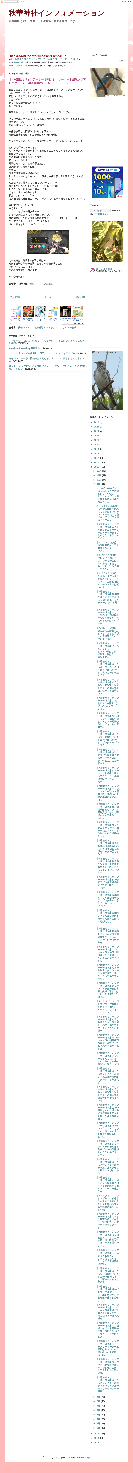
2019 (97, 449)
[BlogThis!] (46, 284)
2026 (97, 422)
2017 (97, 458)
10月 (99, 479)
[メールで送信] (44, 284)
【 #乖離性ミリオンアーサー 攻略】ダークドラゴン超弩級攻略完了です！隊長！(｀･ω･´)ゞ (107, 882)
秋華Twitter (24, 327)
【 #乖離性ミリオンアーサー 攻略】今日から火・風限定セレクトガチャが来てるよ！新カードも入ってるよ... (107, 1275)
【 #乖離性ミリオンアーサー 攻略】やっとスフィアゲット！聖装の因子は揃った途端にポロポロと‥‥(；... (107, 793)
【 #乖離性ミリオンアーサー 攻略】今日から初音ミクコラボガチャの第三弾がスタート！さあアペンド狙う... (107, 1023)
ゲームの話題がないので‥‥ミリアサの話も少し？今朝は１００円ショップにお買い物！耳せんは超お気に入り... (107, 495)
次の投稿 (15, 297)
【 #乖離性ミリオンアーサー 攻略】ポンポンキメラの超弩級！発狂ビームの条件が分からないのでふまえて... (107, 1148)
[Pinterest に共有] (52, 284)
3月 (99, 1419)
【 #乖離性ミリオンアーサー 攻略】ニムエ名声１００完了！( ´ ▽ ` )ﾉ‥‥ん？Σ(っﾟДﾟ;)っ (107, 703)
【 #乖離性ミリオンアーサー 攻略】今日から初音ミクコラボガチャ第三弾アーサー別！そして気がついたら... (107, 972)
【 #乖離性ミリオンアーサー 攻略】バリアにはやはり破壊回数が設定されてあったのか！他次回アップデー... (107, 616)
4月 (99, 1414)
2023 (97, 435)
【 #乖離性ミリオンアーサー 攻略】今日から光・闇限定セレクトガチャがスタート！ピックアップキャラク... (107, 738)
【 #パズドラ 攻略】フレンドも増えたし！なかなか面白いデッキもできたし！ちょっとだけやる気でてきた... (107, 562)
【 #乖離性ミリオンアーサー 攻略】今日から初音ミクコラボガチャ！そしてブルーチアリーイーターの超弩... (107, 1384)
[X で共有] (48, 284)
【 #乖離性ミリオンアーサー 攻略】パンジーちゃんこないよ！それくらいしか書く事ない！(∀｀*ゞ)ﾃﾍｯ (107, 1058)
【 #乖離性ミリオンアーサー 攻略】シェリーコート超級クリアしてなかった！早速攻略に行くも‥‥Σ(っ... (107, 775)
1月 (99, 1428)
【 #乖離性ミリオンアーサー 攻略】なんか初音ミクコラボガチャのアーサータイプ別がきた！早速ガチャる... (107, 531)
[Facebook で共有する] (50, 284)
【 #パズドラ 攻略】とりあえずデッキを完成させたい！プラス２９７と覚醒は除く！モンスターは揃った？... (107, 580)
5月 (99, 1410)
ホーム (47, 297)
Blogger (86, 1457)
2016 (97, 462)
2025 (97, 426)
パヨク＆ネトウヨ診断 (104, 269)
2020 (97, 444)
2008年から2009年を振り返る (24, 348)
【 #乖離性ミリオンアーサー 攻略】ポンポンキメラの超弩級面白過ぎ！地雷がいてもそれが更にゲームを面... (107, 1042)
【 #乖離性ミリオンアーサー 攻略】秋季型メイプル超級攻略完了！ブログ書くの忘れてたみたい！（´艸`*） (107, 899)
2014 (97, 1433)
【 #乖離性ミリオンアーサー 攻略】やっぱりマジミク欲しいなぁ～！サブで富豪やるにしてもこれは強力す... (107, 720)
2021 (97, 440)
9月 (99, 484)
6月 (99, 1405)
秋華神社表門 (18, 62)
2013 (97, 1438)
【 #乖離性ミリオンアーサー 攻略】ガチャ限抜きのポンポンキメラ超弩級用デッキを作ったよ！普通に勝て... (107, 1112)
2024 (97, 431)
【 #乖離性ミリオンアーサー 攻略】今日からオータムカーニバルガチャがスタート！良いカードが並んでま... (107, 668)
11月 (99, 475)
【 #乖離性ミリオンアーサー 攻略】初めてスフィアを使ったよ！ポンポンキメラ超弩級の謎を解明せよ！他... (107, 1293)
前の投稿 (80, 297)
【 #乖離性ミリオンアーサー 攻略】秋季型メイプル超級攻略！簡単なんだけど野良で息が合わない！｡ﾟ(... (107, 917)
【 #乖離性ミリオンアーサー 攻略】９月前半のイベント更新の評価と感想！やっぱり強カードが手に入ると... (107, 1330)
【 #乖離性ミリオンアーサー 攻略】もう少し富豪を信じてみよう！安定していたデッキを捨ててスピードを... (107, 1221)
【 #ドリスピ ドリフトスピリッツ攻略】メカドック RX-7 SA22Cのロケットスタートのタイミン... (107, 1007)
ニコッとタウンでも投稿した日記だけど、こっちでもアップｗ (42, 353)
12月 (99, 470)
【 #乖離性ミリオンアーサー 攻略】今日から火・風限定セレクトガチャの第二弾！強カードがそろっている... (107, 1093)
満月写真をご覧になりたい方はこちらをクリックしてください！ (44, 59)
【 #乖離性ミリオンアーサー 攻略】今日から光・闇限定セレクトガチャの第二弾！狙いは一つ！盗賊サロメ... (107, 686)
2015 (97, 467)
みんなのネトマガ (20, 66)
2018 (97, 453)
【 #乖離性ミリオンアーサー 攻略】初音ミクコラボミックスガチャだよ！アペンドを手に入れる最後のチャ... (107, 829)
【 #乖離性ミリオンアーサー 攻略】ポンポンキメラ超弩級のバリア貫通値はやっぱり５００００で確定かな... (107, 1184)
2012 (97, 1442)
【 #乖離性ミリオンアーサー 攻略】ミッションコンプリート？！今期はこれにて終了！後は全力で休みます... (107, 650)
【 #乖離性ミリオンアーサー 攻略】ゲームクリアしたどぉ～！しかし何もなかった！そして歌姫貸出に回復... (107, 1257)
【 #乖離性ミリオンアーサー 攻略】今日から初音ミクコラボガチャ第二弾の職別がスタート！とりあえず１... (107, 1075)
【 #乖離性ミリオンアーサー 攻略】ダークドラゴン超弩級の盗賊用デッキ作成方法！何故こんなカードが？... (107, 756)
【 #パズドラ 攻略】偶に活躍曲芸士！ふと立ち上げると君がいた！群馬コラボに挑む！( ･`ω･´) (107, 633)
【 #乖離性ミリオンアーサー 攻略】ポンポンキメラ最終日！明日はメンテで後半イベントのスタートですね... (107, 954)
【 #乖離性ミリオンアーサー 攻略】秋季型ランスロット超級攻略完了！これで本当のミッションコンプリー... (107, 865)
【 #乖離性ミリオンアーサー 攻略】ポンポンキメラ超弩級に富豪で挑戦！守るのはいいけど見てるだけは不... (107, 990)
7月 (99, 1401)
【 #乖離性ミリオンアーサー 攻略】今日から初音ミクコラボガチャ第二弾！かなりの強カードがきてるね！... (107, 1166)
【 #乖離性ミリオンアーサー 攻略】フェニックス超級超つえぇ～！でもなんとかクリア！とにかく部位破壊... (107, 1366)
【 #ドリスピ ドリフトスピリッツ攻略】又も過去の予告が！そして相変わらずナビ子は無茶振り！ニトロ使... (107, 1202)
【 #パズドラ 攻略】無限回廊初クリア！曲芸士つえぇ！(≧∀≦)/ (107, 546)
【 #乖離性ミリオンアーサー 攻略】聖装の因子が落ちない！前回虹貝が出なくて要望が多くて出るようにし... (107, 811)
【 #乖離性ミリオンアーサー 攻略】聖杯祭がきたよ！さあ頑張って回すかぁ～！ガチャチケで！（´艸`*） (107, 598)
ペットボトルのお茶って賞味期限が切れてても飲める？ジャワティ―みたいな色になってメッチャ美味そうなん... (107, 513)
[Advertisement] (66, 37)
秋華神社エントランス (46, 327)
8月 (99, 1396)
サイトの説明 (69, 327)
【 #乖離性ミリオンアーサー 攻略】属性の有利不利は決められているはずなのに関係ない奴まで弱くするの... (107, 847)
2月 (99, 1423)
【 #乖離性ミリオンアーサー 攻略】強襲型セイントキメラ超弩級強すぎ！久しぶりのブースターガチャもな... (107, 935)
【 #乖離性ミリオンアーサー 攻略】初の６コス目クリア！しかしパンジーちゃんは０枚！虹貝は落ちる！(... (107, 1130)
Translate (103, 214)
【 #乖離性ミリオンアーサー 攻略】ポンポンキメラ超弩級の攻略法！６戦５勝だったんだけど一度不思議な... (107, 1311)
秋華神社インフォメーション (57, 13)
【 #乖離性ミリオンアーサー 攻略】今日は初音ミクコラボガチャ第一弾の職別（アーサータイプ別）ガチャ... (107, 1239)
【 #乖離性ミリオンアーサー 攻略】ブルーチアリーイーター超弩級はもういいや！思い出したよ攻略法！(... (107, 1348)
